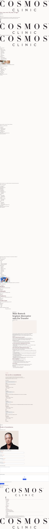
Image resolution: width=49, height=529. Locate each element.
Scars (1, 262)
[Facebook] (25, 497)
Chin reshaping (2, 202)
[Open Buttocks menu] (3, 67)
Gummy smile (2, 200)
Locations (2, 285)
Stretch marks (2, 72)
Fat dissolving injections (2, 187)
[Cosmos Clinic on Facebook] (24, 21)
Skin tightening (1, 188)
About (1, 305)
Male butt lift (2, 69)
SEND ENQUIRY (2, 483)
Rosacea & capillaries (3, 268)
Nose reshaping (2, 195)
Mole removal (2, 271)
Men (6, 504)
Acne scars (2, 266)
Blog (6, 507)
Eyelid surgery (2, 274)
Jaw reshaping (2, 199)
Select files (24, 479)
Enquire (16, 381)
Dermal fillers (2, 192)
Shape (0, 194)
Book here (1, 294)
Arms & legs (2, 51)
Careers (7, 514)
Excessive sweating (3, 198)
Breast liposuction (3, 131)
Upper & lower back (3, 50)
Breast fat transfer (3, 129)
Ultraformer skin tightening (4, 263)
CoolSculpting (1, 186)
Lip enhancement (3, 196)
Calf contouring (2, 53)
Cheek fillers (2, 193)
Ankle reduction (2, 52)
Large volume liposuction (3, 59)
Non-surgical (1, 71)
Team (1, 306)
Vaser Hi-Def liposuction (3, 58)
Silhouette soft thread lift (4, 264)
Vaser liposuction (3, 57)
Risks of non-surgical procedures (10, 511)
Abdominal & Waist (3, 49)
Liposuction (7, 500)
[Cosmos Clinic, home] (24, 28)
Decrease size (1, 130)
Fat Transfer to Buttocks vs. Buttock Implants (18, 366)
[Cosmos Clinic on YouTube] (24, 22)
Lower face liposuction (3, 275)
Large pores (2, 269)
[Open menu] (0, 19)
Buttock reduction (3, 70)
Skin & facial (1, 260)
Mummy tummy (2, 55)
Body (6, 502)
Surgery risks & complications (9, 510)
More (0, 201)
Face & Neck (2, 259)
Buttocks (2, 67)
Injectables (2, 190)
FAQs (7, 508)
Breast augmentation (3, 128)
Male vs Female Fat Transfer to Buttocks (18, 367)
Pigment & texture (2, 265)
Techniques (1, 56)
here (9, 18)
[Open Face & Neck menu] (4, 259)
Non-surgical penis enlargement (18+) (5, 204)
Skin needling (2, 270)
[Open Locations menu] (3, 285)
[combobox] (1, 459)
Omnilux (2, 272)
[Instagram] (25, 496)
